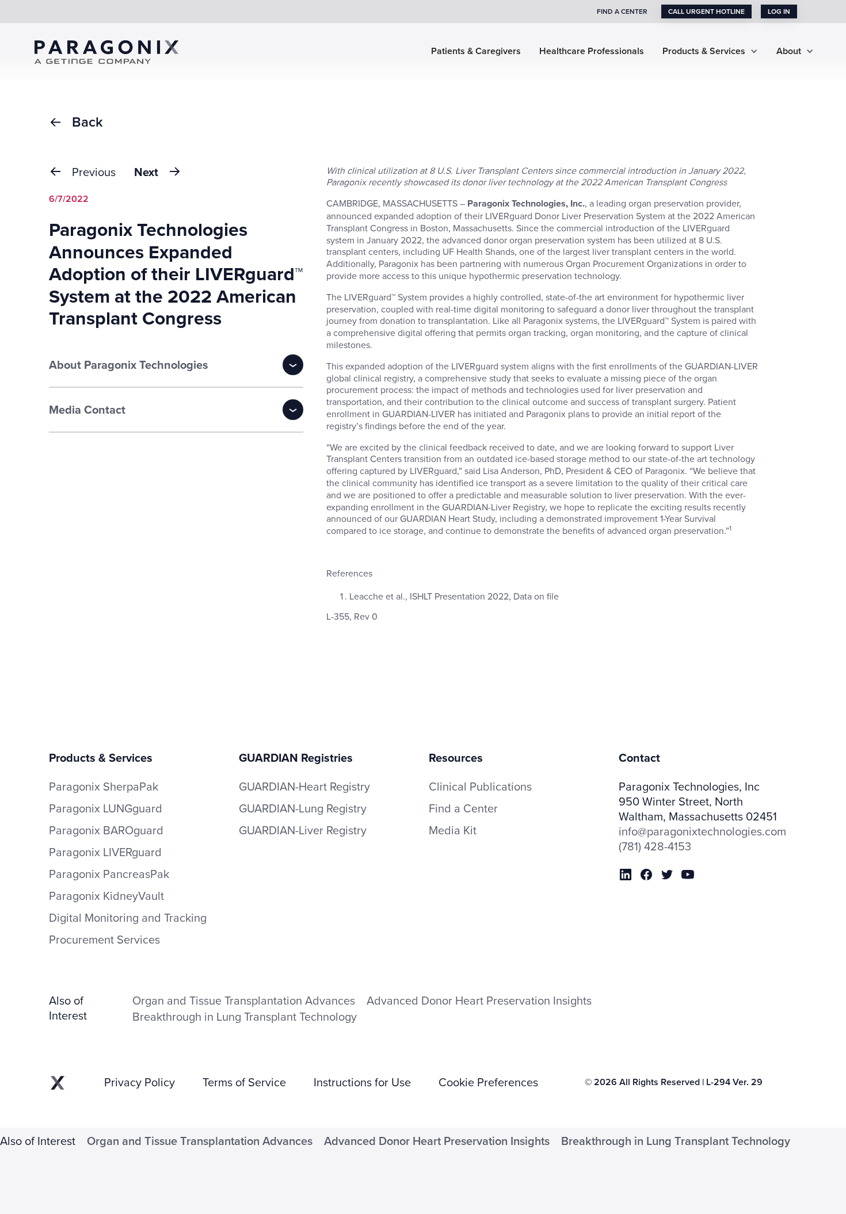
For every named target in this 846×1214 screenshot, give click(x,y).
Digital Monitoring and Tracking (128, 917)
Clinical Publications (480, 786)
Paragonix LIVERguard (105, 852)
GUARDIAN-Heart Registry (304, 786)
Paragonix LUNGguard (105, 808)
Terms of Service (244, 1082)
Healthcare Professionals (591, 51)
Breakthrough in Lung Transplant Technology (244, 1016)
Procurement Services (104, 939)
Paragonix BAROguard (106, 830)
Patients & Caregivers (476, 51)
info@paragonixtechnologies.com (702, 831)
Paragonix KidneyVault (106, 895)
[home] (115, 50)
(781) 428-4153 (655, 846)
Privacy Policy (139, 1082)
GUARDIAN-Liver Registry (303, 830)
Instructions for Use (362, 1082)
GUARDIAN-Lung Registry (303, 808)
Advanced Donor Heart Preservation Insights (479, 1000)
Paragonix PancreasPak (109, 873)
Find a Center (463, 808)
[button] (710, 51)
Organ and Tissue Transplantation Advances (243, 1000)
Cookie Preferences (488, 1082)
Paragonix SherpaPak (103, 786)
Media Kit (453, 830)
